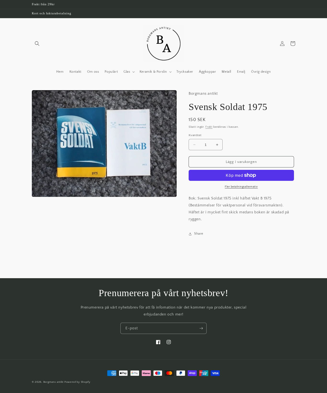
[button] (37, 43)
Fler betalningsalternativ (241, 186)
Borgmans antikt (53, 382)
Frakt (209, 126)
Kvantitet (195, 135)
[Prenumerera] (201, 328)
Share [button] (198, 234)
